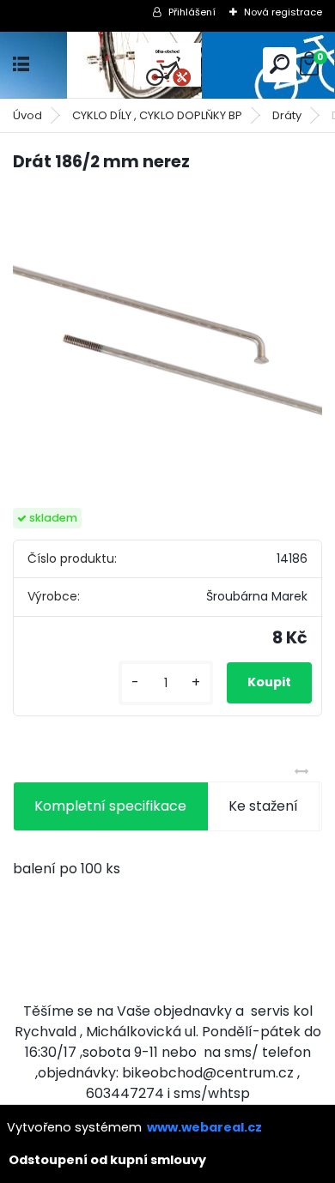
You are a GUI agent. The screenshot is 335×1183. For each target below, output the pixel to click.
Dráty (287, 115)
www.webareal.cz (204, 1127)
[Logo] (167, 65)
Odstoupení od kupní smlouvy (107, 1159)
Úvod (27, 115)
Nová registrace (283, 12)
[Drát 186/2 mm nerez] (167, 341)
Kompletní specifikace (110, 806)
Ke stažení (263, 806)
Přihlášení (192, 12)
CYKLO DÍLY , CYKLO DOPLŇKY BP (157, 115)
